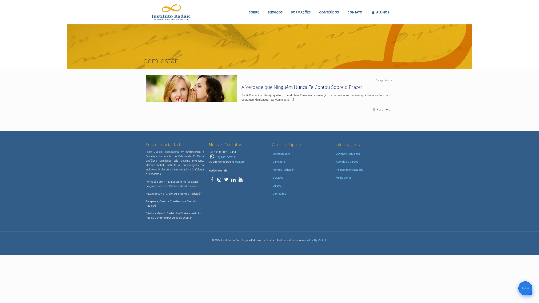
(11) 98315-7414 (225, 157)
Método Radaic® (283, 169)
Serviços (278, 177)
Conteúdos (279, 193)
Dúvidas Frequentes (348, 153)
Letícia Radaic (281, 153)
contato (240, 161)
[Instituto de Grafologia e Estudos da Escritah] (171, 12)
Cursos (277, 185)
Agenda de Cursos (347, 161)
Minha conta (343, 177)
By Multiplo (321, 240)
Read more (383, 109)
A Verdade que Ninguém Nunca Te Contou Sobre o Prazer (302, 87)
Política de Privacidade (349, 169)
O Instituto (279, 161)
